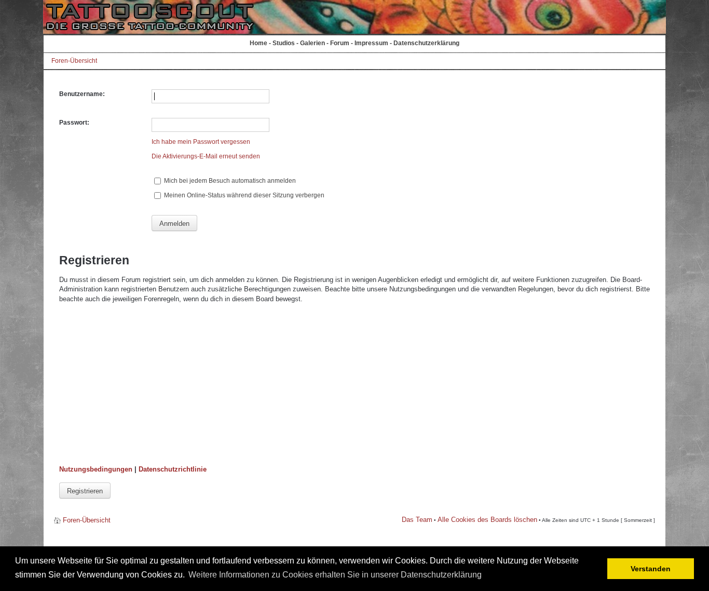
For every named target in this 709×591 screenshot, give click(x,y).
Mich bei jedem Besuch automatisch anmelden (229, 180)
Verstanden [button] (651, 569)
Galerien (312, 43)
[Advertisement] (354, 384)
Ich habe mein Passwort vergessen (201, 141)
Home (258, 43)
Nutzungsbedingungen (95, 469)
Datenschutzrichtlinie (173, 469)
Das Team (417, 519)
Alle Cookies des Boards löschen (487, 519)
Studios (283, 43)
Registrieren (85, 491)
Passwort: (74, 122)
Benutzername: (82, 94)
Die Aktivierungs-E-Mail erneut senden (206, 156)
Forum (339, 43)
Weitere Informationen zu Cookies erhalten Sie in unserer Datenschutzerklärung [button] (335, 574)
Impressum (371, 43)
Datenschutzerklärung (426, 43)
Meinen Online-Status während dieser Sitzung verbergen (243, 195)
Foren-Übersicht (74, 60)
